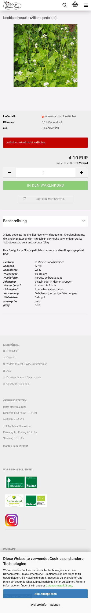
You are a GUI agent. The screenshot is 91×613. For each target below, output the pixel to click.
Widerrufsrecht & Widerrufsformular (26, 364)
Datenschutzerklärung (59, 585)
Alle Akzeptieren (45, 594)
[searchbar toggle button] (64, 5)
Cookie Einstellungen (18, 383)
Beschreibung (15, 221)
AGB (8, 370)
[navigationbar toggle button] (85, 5)
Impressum (12, 350)
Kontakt (10, 357)
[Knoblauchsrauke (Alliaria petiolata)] (46, 55)
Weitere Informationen (45, 604)
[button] (9, 173)
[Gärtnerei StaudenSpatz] (10, 5)
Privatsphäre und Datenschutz (23, 377)
